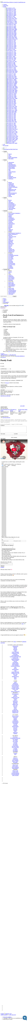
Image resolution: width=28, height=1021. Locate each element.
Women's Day (11, 251)
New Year (10, 244)
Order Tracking (11, 292)
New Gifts (15, 674)
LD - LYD (14, 77)
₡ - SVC (14, 118)
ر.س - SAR (14, 110)
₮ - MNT (14, 84)
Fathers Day (10, 240)
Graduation (10, 222)
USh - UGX (15, 129)
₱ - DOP (14, 47)
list (9, 351)
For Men (10, 265)
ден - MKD (14, 82)
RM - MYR (14, 90)
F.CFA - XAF (15, 136)
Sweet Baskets (11, 203)
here (23, 623)
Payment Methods (12, 291)
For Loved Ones (11, 264)
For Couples (10, 258)
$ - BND (14, 31)
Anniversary (10, 214)
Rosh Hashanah (15, 693)
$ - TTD (14, 124)
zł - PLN (14, 104)
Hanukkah (10, 241)
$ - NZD (14, 17)
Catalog (5, 151)
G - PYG (14, 105)
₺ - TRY (14, 123)
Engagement (10, 220)
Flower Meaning (11, 284)
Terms (14, 641)
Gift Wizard (10, 294)
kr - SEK (14, 113)
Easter (9, 238)
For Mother (10, 267)
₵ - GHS (14, 53)
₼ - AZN (14, 25)
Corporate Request (12, 290)
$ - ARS (14, 24)
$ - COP (14, 43)
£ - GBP (14, 12)
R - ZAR (14, 140)
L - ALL (14, 19)
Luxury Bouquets (12, 171)
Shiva (9, 228)
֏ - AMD (14, 21)
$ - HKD (14, 15)
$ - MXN (14, 89)
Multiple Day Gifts (12, 189)
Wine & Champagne (12, 192)
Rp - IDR (14, 59)
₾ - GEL (14, 51)
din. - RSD (14, 108)
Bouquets (10, 163)
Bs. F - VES (14, 132)
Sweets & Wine (11, 206)
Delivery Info (11, 288)
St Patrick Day (11, 249)
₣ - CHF (14, 40)
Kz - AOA (14, 23)
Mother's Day (11, 243)
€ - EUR (14, 10)
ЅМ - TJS (14, 120)
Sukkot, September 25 (12, 234)
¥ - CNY (14, 42)
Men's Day (10, 242)
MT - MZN (14, 91)
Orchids (10, 172)
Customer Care (6, 269)
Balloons (10, 182)
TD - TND (14, 121)
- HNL (13, 56)
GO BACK (3, 307)
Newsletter (10, 280)
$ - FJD (13, 49)
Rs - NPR (14, 97)
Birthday (10, 216)
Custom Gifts (11, 183)
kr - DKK (14, 45)
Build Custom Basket (12, 157)
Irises (9, 169)
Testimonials (10, 276)
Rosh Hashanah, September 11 (14, 233)
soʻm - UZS (14, 131)
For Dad (10, 259)
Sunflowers (10, 176)
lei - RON (14, 107)
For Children (11, 256)
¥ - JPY (13, 16)
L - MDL (14, 79)
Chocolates (10, 202)
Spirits (9, 195)
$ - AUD (14, 14)
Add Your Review (6, 417)
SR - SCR (14, 112)
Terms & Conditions (7, 1017)
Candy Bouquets (11, 208)
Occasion (5, 210)
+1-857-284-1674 (12, 354)
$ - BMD (14, 30)
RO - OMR (14, 98)
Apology (10, 215)
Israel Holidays (11, 285)
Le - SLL (14, 117)
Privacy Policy (11, 278)
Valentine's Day (11, 250)
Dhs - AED (14, 18)
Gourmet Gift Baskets (12, 187)
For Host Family (11, 263)
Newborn (10, 226)
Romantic (10, 227)
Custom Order (11, 289)
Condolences (11, 217)
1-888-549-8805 (4, 354)
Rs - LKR (14, 76)
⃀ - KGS (14, 67)
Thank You (10, 229)
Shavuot (10, 248)
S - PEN (14, 99)
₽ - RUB (14, 11)
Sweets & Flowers (12, 204)
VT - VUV (14, 135)
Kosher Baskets (11, 194)
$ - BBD (14, 27)
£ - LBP (14, 75)
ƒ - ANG (15, 22)
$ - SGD (14, 114)
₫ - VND (14, 133)
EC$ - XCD (14, 137)
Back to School (15, 716)
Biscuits (10, 200)
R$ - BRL (14, 34)
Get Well (10, 221)
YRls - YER (14, 139)
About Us (10, 275)
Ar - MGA (14, 80)
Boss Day (10, 235)
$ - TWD (14, 125)
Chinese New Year (12, 236)
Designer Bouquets (12, 165)
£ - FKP (14, 50)
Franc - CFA (15, 38)
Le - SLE (14, 115)
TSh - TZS (14, 126)
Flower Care (10, 282)
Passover (10, 245)
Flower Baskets (11, 167)
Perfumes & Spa (11, 190)
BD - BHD (14, 29)
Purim (9, 247)
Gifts (9, 155)
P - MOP (14, 85)
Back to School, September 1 (14, 213)
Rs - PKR (14, 103)
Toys (9, 191)
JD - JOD (14, 65)
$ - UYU (14, 130)
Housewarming (11, 223)
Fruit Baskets (11, 184)
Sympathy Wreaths (12, 177)
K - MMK (14, 83)
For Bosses (10, 254)
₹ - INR (13, 60)
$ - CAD (14, 9)
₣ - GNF (14, 54)
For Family (10, 261)
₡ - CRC (14, 44)
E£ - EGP (14, 48)
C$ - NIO (14, 94)
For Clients (10, 257)
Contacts (10, 271)
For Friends (10, 262)
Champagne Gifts (15, 653)
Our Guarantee (11, 277)
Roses (9, 175)
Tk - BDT (14, 28)
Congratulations (11, 219)
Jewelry (10, 188)
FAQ (9, 273)
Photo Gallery (11, 283)
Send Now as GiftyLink (5, 395)
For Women (10, 268)
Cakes (9, 201)
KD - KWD (15, 71)
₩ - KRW (14, 70)
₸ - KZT (14, 73)
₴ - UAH (14, 127)
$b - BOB (14, 33)
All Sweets (10, 209)
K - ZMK (12, 142)
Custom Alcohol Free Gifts (15, 656)
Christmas (10, 237)
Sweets (9, 156)
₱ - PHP (14, 101)
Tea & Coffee (11, 207)
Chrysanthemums (11, 164)
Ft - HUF (14, 57)
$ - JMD (13, 63)
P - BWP (14, 35)
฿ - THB (14, 119)
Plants (9, 174)
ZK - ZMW (14, 143)
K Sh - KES (14, 66)
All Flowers (10, 178)
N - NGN (14, 93)
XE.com (7, 382)
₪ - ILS (13, 8)
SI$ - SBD (14, 111)
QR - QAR (14, 106)
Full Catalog (10, 158)
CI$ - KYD (14, 72)
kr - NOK (14, 96)
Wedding (10, 230)
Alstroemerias (11, 162)
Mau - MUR (15, 87)
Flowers (10, 154)
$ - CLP (13, 41)
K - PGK (14, 100)
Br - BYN (14, 36)
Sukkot (15, 695)
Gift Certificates (11, 185)
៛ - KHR (14, 68)
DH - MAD (14, 78)
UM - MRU (14, 86)
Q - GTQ (14, 55)
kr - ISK (13, 62)
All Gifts (10, 196)
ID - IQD (14, 61)
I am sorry (10, 224)
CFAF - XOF (15, 138)
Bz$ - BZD (14, 37)
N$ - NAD (14, 92)
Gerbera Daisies (11, 168)
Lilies (9, 170)
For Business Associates (13, 255)
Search (14, 296)
